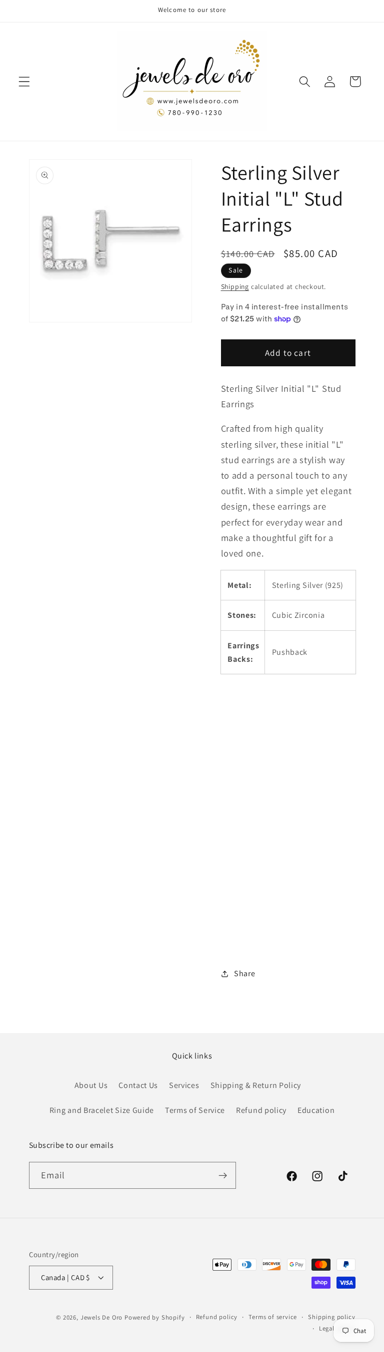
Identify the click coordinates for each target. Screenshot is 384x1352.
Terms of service (272, 1317)
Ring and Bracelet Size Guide (102, 1110)
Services (184, 1085)
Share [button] (244, 973)
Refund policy (261, 1110)
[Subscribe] (223, 1175)
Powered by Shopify (154, 1317)
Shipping (235, 286)
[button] (24, 81)
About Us (91, 1085)
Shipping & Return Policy (256, 1085)
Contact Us (138, 1085)
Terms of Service (195, 1110)
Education (316, 1110)
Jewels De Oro (102, 1317)
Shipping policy (331, 1317)
